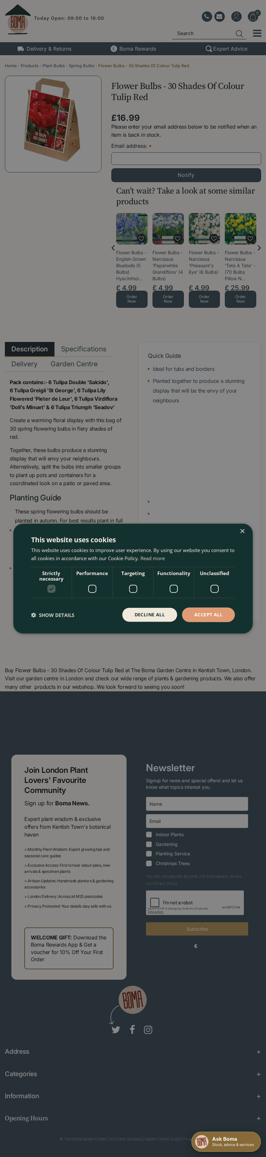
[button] (52, 614)
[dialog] (133, 578)
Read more (152, 558)
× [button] (242, 531)
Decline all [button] (150, 614)
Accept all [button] (208, 614)
